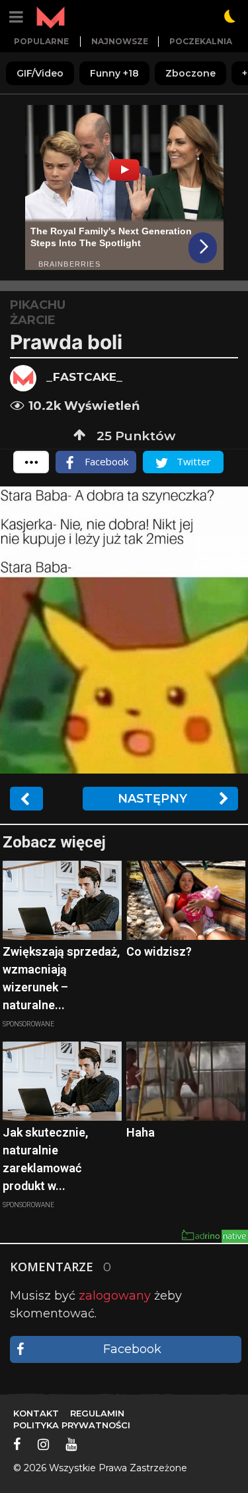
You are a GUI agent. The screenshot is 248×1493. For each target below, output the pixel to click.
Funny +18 (114, 73)
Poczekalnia (200, 41)
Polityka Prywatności (71, 1425)
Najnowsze (119, 41)
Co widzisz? (159, 951)
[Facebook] (17, 1444)
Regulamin (97, 1413)
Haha (140, 1132)
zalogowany (115, 1295)
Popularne (41, 41)
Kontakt (36, 1413)
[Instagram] (43, 1444)
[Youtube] (71, 1444)
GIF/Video (40, 73)
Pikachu (37, 305)
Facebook (132, 1349)
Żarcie (33, 320)
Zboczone (190, 73)
